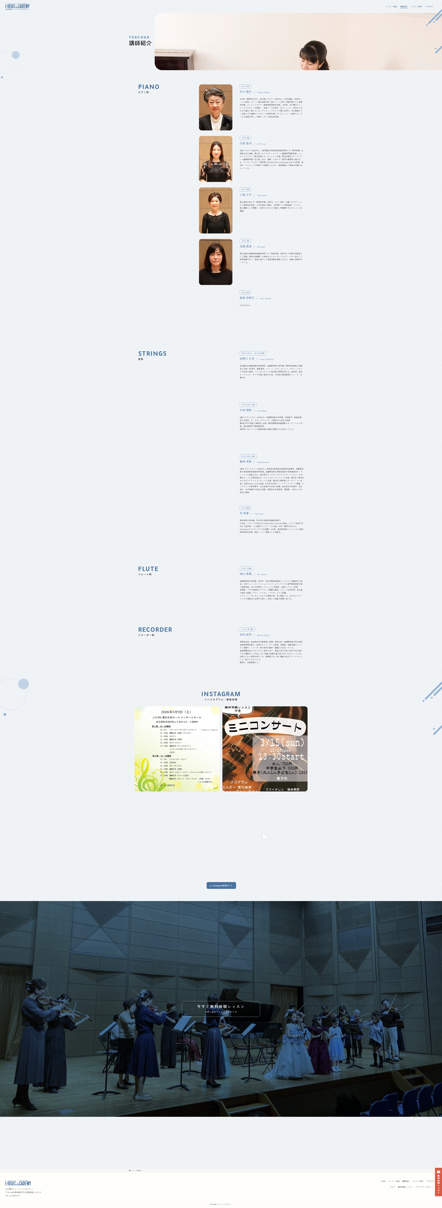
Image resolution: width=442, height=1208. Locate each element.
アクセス (430, 1181)
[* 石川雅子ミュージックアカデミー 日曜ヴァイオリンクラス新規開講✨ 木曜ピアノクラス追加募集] (265, 836)
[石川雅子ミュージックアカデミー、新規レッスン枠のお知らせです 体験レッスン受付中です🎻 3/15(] (177, 836)
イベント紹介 (418, 1181)
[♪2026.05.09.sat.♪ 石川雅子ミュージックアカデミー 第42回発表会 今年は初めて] (177, 748)
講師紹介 (406, 1181)
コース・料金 (394, 1181)
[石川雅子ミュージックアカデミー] (17, 6)
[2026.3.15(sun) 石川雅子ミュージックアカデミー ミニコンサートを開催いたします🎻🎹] (265, 748)
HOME (383, 1181)
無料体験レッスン (405, 1186)
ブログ (392, 1186)
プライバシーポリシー (424, 1186)
